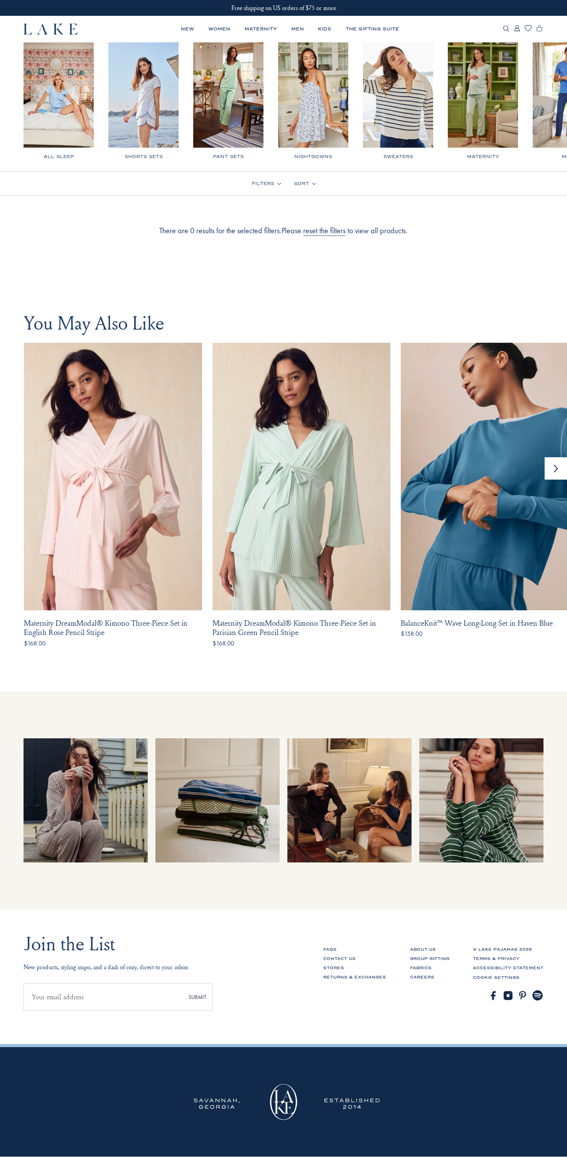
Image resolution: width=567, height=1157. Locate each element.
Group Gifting (429, 958)
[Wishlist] (528, 30)
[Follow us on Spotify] (537, 995)
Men (297, 29)
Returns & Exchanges (354, 977)
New (187, 29)
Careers (422, 977)
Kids (324, 29)
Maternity (261, 29)
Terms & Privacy (496, 958)
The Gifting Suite (372, 29)
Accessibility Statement (508, 967)
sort (301, 183)
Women (219, 29)
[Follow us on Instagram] (508, 995)
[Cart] (539, 31)
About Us (423, 949)
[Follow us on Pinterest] (522, 995)
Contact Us (339, 958)
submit (197, 997)
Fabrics (421, 967)
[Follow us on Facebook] (493, 995)
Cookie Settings (496, 977)
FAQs (330, 949)
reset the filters (324, 231)
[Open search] (506, 29)
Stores (333, 967)
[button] (556, 468)
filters (263, 183)
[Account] (517, 31)
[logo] (51, 29)
